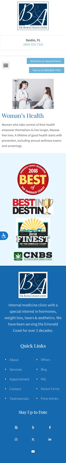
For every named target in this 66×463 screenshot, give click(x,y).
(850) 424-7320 (33, 43)
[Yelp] (33, 427)
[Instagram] (16, 439)
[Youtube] (33, 451)
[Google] (16, 427)
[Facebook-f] (49, 427)
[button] (6, 65)
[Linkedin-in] (49, 439)
